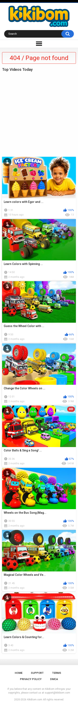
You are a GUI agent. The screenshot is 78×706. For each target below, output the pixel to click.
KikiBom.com (34, 699)
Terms (56, 672)
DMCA (54, 679)
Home (18, 672)
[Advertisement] (39, 113)
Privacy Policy (31, 679)
